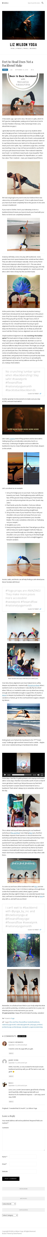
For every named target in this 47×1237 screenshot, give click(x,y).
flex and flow (14, 1022)
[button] (23, 764)
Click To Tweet (33, 393)
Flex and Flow (15, 833)
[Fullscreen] (42, 775)
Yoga (5, 70)
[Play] (5, 775)
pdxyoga (33, 1025)
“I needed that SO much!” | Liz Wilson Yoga (23, 1108)
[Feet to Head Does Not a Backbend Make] (23, 94)
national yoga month (9, 1025)
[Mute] (38, 775)
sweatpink (25, 1027)
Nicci (30, 833)
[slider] (21, 774)
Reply (11, 1053)
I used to (12, 439)
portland (39, 1025)
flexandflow (23, 1022)
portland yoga (6, 1027)
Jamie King (13, 1060)
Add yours (22, 1036)
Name (4, 1157)
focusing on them (33, 685)
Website (5, 1171)
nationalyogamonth (23, 1025)
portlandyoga (16, 1027)
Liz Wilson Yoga (23, 44)
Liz (11, 70)
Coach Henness (16, 1042)
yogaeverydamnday (36, 1027)
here (41, 896)
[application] (23, 765)
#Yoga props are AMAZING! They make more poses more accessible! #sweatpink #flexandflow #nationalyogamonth (23, 598)
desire (4, 695)
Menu (6, 3)
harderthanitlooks (34, 1022)
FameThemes (17, 1233)
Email (4, 1164)
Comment (5, 1128)
